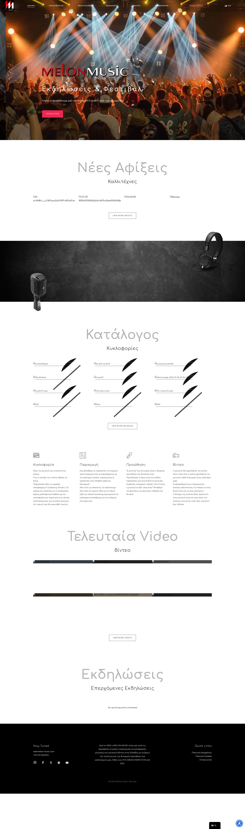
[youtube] (67, 764)
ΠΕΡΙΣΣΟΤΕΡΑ (52, 114)
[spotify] (60, 763)
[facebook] (44, 763)
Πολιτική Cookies (203, 756)
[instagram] (36, 763)
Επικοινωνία (206, 760)
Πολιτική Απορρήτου (202, 753)
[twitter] (52, 763)
